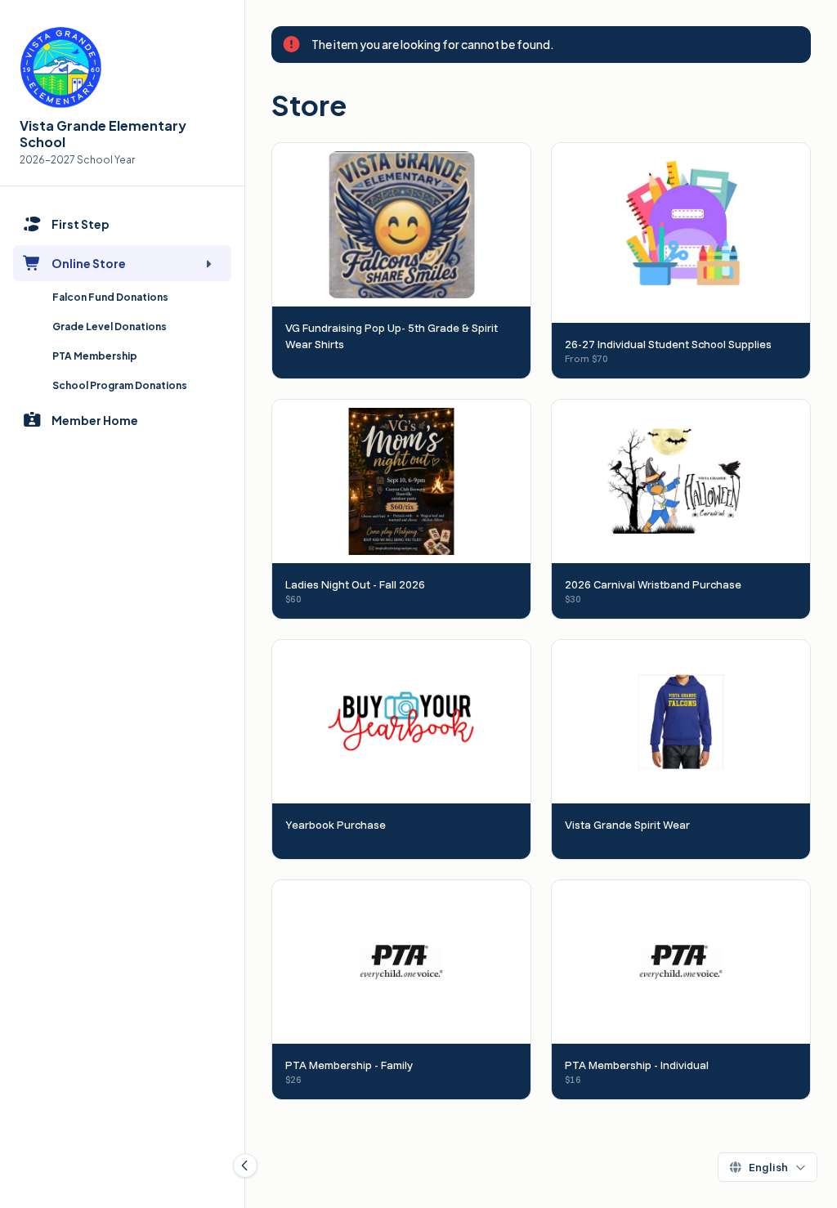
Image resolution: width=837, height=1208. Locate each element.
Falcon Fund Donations (110, 297)
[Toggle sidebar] (245, 1165)
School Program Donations (119, 385)
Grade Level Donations (109, 326)
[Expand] (208, 263)
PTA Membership (94, 356)
